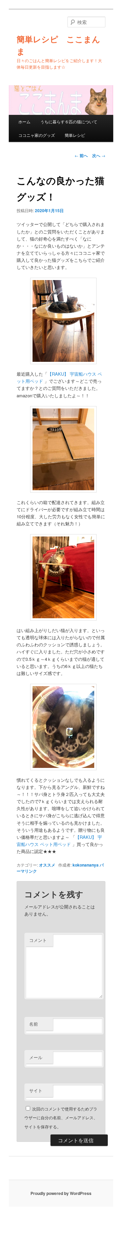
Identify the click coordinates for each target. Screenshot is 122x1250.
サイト (35, 1090)
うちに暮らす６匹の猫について (68, 121)
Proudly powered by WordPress (61, 1193)
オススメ (47, 865)
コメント (38, 940)
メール (35, 1057)
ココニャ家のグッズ (36, 135)
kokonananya (86, 865)
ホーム (24, 121)
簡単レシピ (75, 135)
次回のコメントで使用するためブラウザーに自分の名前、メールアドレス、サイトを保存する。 (61, 1117)
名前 (33, 1024)
